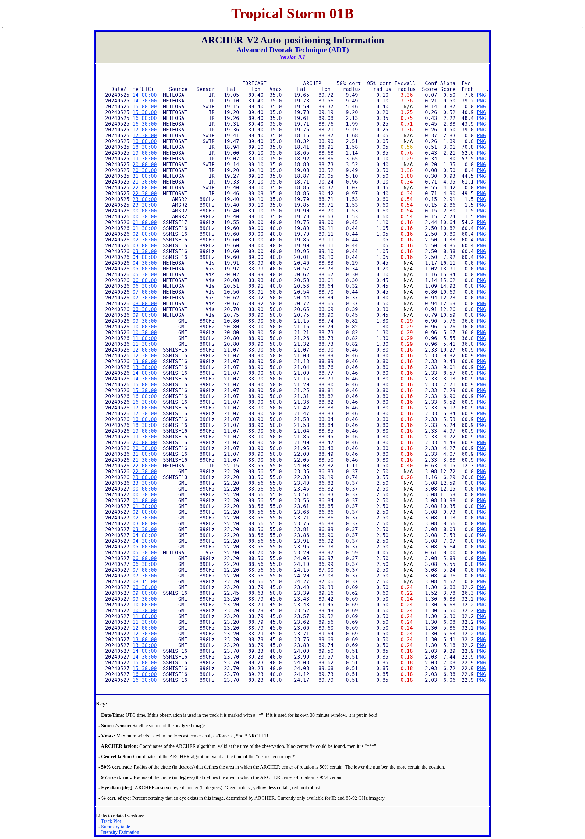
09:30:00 (145, 321)
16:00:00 (145, 118)
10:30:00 (145, 332)
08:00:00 (145, 303)
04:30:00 (145, 263)
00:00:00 (145, 211)
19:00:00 (145, 153)
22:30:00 (145, 193)
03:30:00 (145, 251)
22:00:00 (145, 188)
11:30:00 (145, 344)
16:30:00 (145, 124)
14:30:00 (145, 101)
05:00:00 (145, 269)
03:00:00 (145, 245)
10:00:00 (145, 327)
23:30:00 (145, 205)
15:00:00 (145, 106)
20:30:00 (145, 170)
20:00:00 (145, 164)
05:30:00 (145, 274)
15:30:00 (145, 112)
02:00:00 (145, 234)
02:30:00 (145, 240)
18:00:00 (145, 141)
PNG (481, 95)
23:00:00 (145, 199)
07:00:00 (145, 292)
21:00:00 (145, 176)
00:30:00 (145, 217)
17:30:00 (145, 135)
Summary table (115, 826)
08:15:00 (145, 581)
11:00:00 (145, 338)
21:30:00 (145, 182)
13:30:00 (145, 367)
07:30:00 (145, 298)
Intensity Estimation (120, 832)
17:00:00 (145, 130)
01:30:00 (145, 228)
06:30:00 (145, 286)
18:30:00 (145, 147)
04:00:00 (145, 257)
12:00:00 (145, 350)
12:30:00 (145, 356)
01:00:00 (145, 222)
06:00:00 (145, 280)
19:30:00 (145, 159)
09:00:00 (145, 315)
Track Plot (111, 821)
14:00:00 (145, 95)
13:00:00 (145, 361)
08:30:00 (145, 309)
